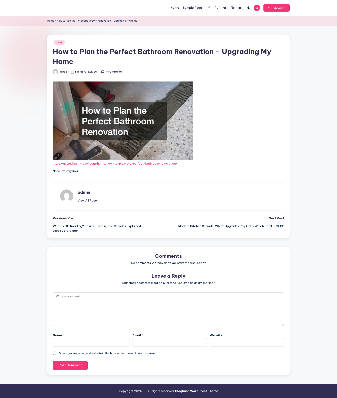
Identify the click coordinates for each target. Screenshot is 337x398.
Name (58, 335)
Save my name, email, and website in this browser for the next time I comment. (107, 353)
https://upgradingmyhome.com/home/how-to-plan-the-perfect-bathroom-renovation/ (115, 163)
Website (216, 335)
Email (138, 335)
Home (50, 20)
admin (84, 192)
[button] (276, 8)
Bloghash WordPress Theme (196, 391)
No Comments (114, 71)
